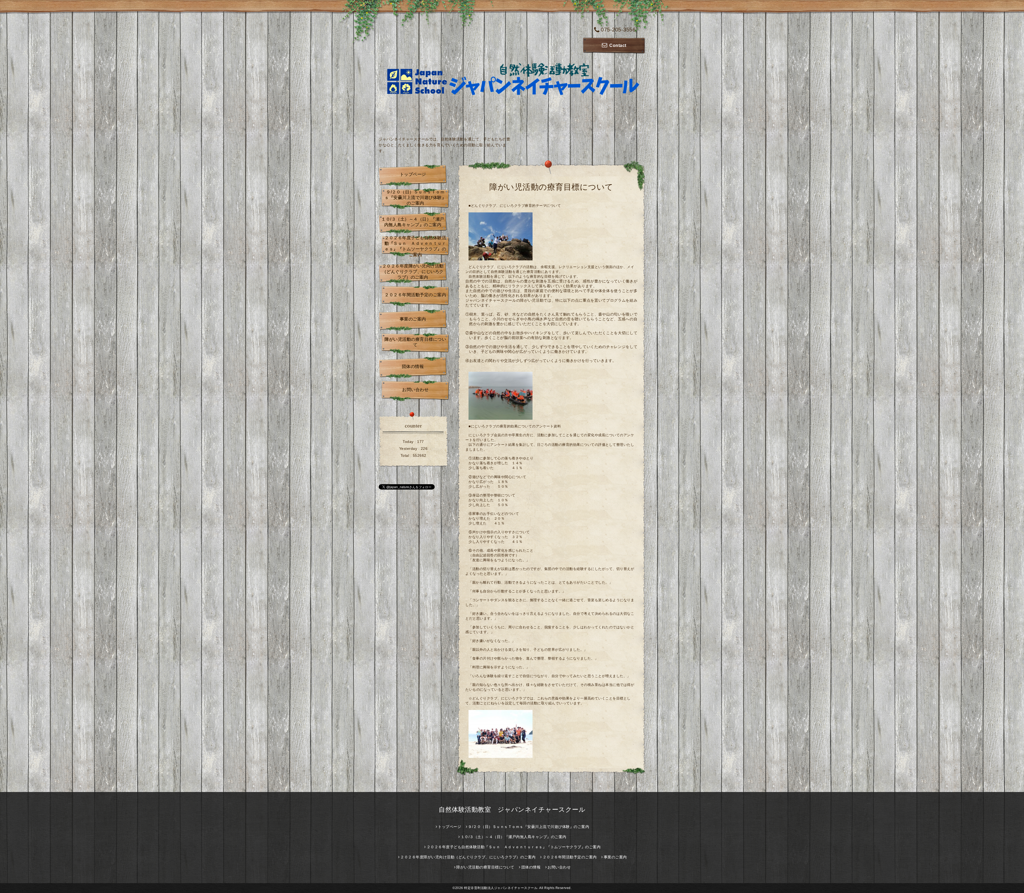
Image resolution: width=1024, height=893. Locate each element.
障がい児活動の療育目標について (415, 342)
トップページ (413, 174)
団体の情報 (413, 366)
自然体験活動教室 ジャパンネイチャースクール (512, 809)
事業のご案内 (413, 319)
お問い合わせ (415, 389)
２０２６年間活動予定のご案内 (415, 295)
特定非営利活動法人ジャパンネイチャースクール (500, 888)
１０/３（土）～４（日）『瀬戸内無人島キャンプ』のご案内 (412, 222)
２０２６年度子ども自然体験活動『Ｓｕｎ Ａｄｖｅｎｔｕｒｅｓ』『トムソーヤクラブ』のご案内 (415, 246)
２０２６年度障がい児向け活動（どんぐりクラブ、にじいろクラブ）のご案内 (413, 272)
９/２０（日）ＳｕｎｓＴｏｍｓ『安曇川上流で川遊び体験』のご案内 (415, 197)
